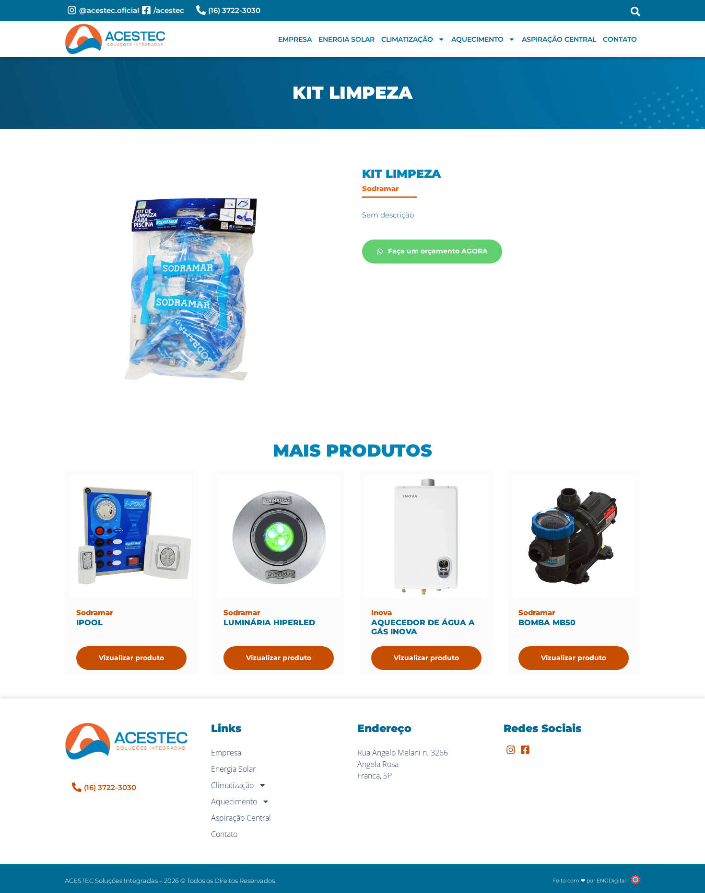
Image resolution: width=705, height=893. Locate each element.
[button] (635, 11)
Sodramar (380, 188)
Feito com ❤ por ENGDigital (589, 880)
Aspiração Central (559, 39)
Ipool (89, 622)
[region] (124, 818)
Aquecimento (477, 39)
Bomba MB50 (547, 622)
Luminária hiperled (269, 622)
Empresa (295, 39)
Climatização (407, 39)
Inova (381, 612)
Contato (620, 39)
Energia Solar (346, 39)
